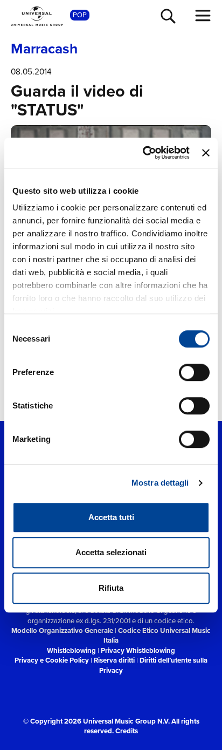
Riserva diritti (114, 660)
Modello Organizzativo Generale (62, 630)
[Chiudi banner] (206, 152)
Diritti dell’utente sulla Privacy (153, 665)
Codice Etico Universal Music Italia (157, 635)
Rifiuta (111, 587)
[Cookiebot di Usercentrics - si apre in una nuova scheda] (144, 153)
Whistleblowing (71, 650)
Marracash (44, 49)
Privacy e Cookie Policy (52, 660)
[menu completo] (203, 15)
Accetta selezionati (111, 552)
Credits (126, 731)
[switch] (194, 372)
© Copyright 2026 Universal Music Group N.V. (96, 721)
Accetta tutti (111, 517)
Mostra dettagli (160, 482)
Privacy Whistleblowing (138, 650)
